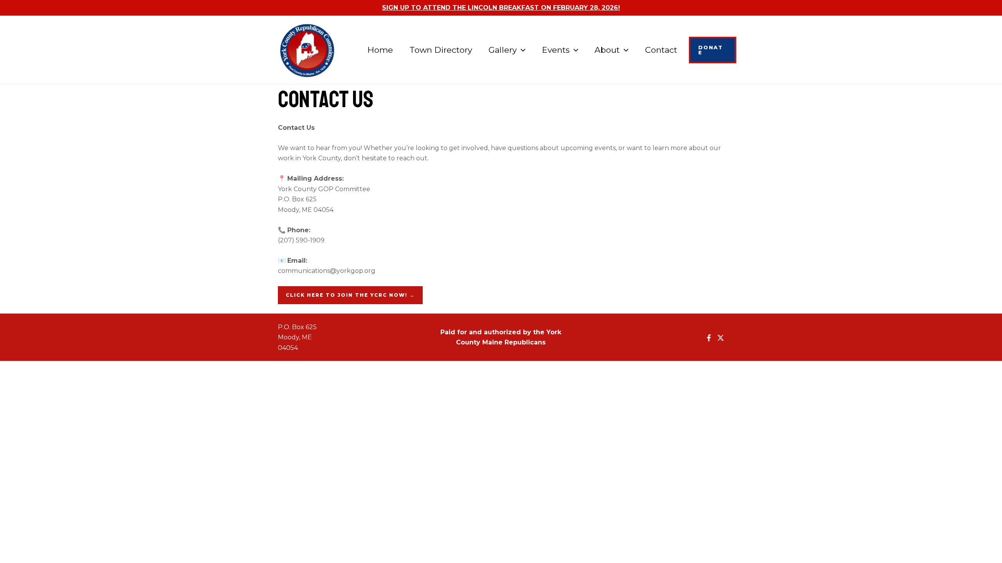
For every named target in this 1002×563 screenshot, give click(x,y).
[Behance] (720, 337)
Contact (661, 50)
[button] (521, 50)
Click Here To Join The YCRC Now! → (350, 295)
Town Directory (440, 50)
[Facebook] (708, 337)
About (607, 50)
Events (555, 50)
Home (380, 50)
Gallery (502, 50)
